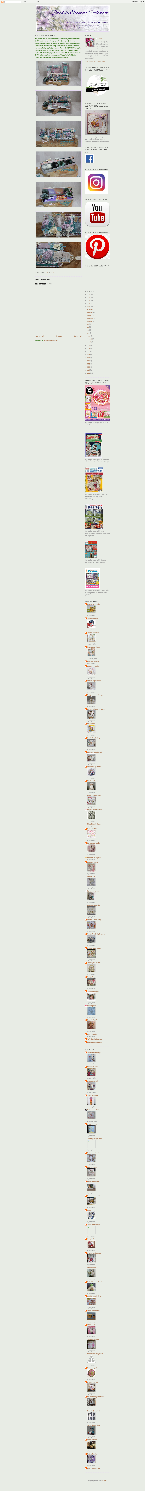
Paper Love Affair (92, 829)
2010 (88, 373)
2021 (89, 346)
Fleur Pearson (91, 724)
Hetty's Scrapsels (92, 1368)
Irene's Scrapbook (92, 1095)
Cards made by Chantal (94, 767)
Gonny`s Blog (91, 1239)
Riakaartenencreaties (93, 1181)
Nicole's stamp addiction (94, 1042)
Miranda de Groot (92, 1081)
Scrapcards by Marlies (93, 647)
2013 (89, 364)
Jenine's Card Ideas (93, 633)
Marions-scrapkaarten (93, 1153)
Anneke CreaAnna (92, 1440)
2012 (89, 367)
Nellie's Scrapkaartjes (93, 1468)
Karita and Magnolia (93, 661)
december (90, 309)
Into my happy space (93, 891)
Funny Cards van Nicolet (94, 1411)
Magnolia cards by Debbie (94, 810)
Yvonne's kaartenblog (93, 1339)
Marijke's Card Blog (92, 1020)
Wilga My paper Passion (94, 948)
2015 (89, 358)
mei (88, 330)
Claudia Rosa (91, 977)
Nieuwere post (39, 336)
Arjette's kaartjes (92, 1382)
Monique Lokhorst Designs (95, 695)
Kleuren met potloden (93, 604)
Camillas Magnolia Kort (94, 681)
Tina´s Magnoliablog (93, 991)
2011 (88, 370)
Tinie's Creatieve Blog (93, 1311)
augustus (90, 321)
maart (89, 336)
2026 (89, 295)
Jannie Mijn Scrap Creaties (94, 1138)
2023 (89, 304)
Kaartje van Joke (92, 1167)
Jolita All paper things (93, 1425)
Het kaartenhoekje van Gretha (96, 709)
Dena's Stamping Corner (94, 795)
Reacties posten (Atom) (50, 340)
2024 (89, 301)
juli (88, 324)
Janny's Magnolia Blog (93, 738)
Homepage (59, 336)
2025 (89, 298)
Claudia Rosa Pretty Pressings (96, 934)
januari (89, 342)
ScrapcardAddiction (92, 618)
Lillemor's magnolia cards (94, 752)
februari (89, 339)
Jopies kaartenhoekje (93, 1225)
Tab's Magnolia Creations (94, 1039)
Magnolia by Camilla (93, 666)
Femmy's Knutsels (92, 1067)
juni (88, 327)
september (90, 318)
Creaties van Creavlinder (94, 1253)
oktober (89, 315)
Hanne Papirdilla (91, 1006)
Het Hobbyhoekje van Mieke (95, 1397)
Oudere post (78, 336)
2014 (89, 361)
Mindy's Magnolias (92, 1034)
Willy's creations (92, 1325)
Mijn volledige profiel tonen (95, 61)
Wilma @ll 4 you (92, 1124)
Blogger (104, 1480)
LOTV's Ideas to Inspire (94, 824)
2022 (89, 307)
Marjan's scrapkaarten (93, 843)
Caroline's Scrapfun (92, 862)
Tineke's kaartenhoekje (93, 1052)
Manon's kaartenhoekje (93, 1196)
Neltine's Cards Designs (94, 1110)
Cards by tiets (91, 1268)
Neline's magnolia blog (93, 905)
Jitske (100, 38)
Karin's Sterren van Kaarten (95, 1282)
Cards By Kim (91, 877)
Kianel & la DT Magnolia (93, 857)
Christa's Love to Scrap (94, 920)
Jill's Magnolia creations (94, 963)
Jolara (89, 1210)
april (88, 333)
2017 (88, 352)
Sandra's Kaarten (92, 1454)
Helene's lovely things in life (95, 1354)
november (90, 312)
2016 (88, 355)
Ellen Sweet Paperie (93, 781)
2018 (89, 349)
